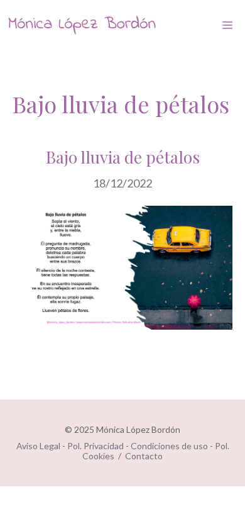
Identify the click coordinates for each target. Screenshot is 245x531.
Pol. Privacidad (95, 445)
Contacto (144, 455)
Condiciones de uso (169, 445)
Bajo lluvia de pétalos (123, 157)
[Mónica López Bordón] (81, 25)
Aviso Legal (38, 445)
